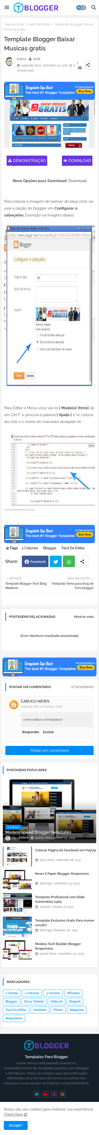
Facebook (38, 562)
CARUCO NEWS (35, 701)
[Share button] (82, 561)
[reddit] (62, 1094)
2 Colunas (30, 548)
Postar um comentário (49, 750)
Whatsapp (69, 561)
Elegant (74, 1001)
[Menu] (7, 7)
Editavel (56, 1001)
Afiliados (73, 993)
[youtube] (45, 1094)
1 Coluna (12, 993)
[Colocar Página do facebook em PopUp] (17, 856)
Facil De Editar (39, 24)
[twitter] (36, 1094)
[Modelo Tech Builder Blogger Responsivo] (17, 950)
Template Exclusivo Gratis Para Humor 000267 (64, 923)
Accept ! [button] (16, 1125)
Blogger (49, 548)
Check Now (13, 1114)
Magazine (77, 1010)
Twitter (56, 561)
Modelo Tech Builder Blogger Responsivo (58, 946)
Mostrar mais (84, 617)
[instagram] (54, 1094)
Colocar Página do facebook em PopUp (65, 850)
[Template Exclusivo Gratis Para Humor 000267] (17, 927)
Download (80, 160)
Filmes (58, 1010)
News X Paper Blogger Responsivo (62, 874)
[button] (81, 7)
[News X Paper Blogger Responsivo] (17, 880)
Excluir (48, 732)
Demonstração (29, 160)
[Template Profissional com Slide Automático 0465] (17, 903)
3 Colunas (53, 993)
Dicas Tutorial (34, 1001)
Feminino (39, 1010)
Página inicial (14, 24)
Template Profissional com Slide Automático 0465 (60, 899)
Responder (30, 732)
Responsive (14, 1018)
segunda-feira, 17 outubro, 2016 (41, 706)
